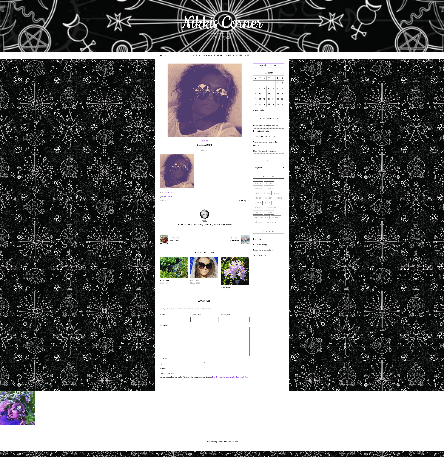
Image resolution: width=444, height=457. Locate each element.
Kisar (279, 198)
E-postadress (196, 314)
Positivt (259, 208)
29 (278, 104)
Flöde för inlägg (260, 244)
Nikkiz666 (164, 280)
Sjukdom (272, 208)
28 (273, 104)
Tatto (258, 212)
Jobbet (269, 198)
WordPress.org (259, 255)
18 (260, 99)
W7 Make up (272, 222)
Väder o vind (261, 217)
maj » (261, 110)
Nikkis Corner (222, 23)
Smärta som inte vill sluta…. (265, 136)
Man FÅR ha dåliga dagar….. (265, 151)
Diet (257, 193)
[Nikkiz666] (164, 239)
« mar (255, 110)
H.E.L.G (267, 193)
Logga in (257, 239)
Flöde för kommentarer (263, 250)
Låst (267, 203)
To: (161, 365)
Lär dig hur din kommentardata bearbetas (230, 377)
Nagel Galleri (243, 55)
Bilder (204, 141)
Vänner (276, 217)
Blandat (259, 188)
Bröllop (272, 188)
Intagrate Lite (171, 193)
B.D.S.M (258, 183)
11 (260, 94)
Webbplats (225, 314)
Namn (163, 314)
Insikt (258, 198)
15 (278, 94)
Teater (268, 212)
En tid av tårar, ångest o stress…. (266, 125)
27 (269, 104)
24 (255, 104)
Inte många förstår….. (262, 131)
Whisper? (164, 358)
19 (264, 99)
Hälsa (277, 193)
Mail (195, 55)
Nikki (164, 201)
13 (269, 94)
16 (282, 94)
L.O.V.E (258, 203)
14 (273, 94)
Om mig (206, 55)
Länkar (218, 55)
